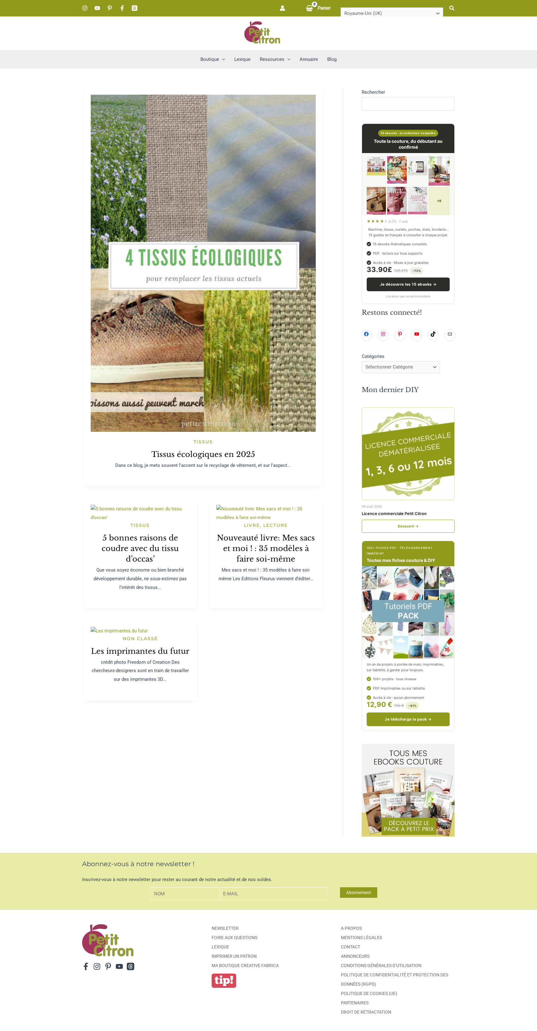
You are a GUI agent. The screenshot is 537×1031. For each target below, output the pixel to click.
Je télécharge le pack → (408, 719)
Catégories (373, 356)
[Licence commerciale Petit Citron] (408, 453)
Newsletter (225, 928)
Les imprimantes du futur (140, 651)
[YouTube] (97, 8)
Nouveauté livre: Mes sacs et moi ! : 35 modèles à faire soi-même (266, 548)
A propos (351, 928)
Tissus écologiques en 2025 (203, 454)
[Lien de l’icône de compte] (282, 8)
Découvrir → (408, 526)
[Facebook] (122, 8)
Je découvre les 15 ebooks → (408, 284)
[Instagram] (85, 8)
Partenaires (355, 1002)
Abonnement (358, 892)
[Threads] (134, 8)
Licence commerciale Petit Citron (394, 513)
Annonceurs (355, 956)
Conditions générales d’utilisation (381, 965)
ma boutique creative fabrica (245, 965)
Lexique (220, 946)
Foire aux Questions (234, 937)
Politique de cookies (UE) (369, 993)
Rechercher (373, 92)
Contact (350, 946)
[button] (452, 8)
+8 (439, 201)
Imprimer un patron (234, 956)
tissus (203, 442)
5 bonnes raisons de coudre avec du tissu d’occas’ (140, 548)
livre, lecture (266, 525)
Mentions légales (361, 937)
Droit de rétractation (366, 1012)
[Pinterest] (109, 8)
